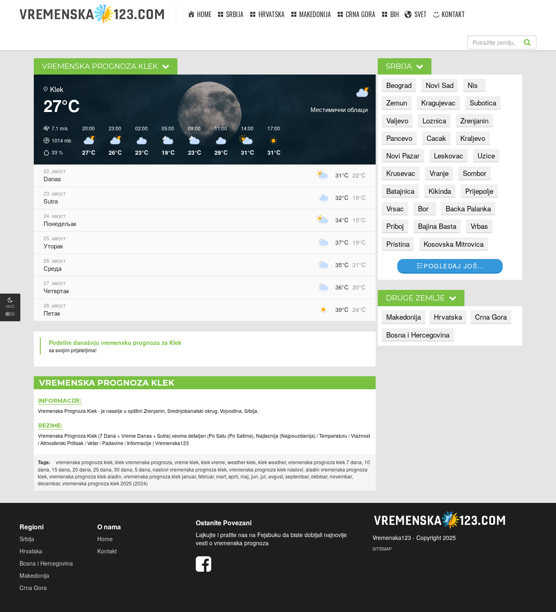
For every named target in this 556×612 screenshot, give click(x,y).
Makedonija (403, 316)
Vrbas (479, 226)
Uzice (486, 155)
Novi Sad (439, 85)
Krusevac (400, 173)
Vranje (439, 173)
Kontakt (107, 551)
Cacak (436, 138)
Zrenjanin (474, 120)
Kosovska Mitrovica (454, 244)
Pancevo (399, 138)
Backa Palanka (468, 208)
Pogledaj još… (454, 265)
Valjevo (397, 120)
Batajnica (400, 191)
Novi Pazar (403, 155)
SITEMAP (382, 548)
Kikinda (440, 191)
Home (105, 539)
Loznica (434, 120)
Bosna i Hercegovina (417, 334)
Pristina (397, 244)
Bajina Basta (437, 226)
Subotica (483, 102)
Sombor (474, 173)
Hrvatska (448, 316)
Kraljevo (472, 138)
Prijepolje (479, 191)
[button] (54, 140)
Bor (423, 208)
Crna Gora (491, 316)
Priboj (395, 226)
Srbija (27, 539)
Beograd (399, 85)
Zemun (396, 102)
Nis (473, 85)
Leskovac (448, 155)
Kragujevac (438, 102)
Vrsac (395, 208)
